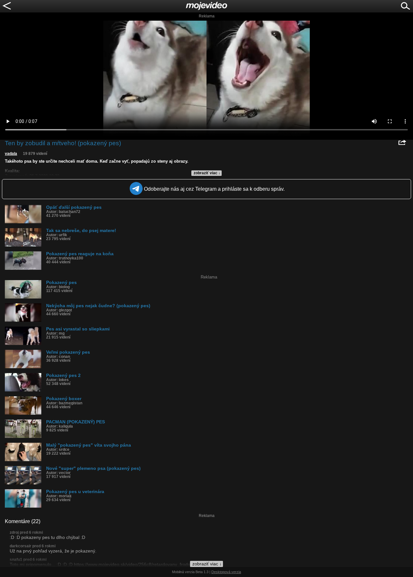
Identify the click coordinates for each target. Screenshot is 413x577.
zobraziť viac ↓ (207, 173)
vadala (11, 154)
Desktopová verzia (226, 572)
